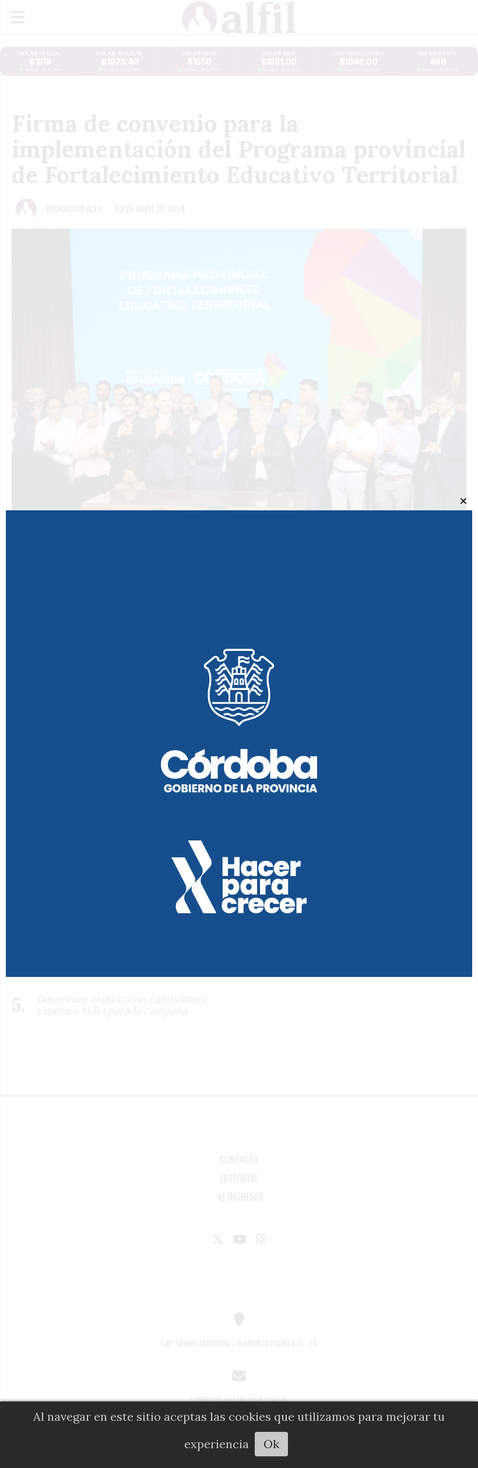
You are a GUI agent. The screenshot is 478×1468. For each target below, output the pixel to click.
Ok (271, 1444)
